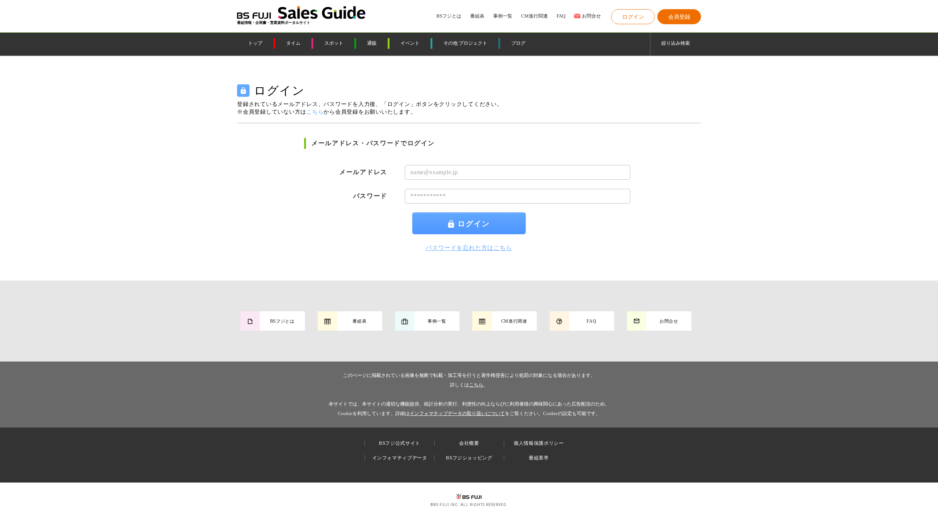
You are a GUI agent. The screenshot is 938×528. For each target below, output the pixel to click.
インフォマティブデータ (399, 458)
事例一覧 (502, 16)
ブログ (518, 43)
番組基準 (539, 458)
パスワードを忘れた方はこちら (469, 248)
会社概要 (469, 443)
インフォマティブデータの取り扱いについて (457, 413)
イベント (410, 43)
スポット (333, 43)
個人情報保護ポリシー (539, 443)
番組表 (477, 16)
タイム (293, 43)
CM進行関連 (534, 16)
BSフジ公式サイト (399, 443)
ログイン (474, 224)
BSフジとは (448, 16)
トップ (255, 43)
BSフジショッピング (469, 458)
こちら (476, 385)
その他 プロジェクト (465, 43)
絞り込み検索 (675, 43)
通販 (372, 43)
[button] (633, 16)
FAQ (561, 16)
